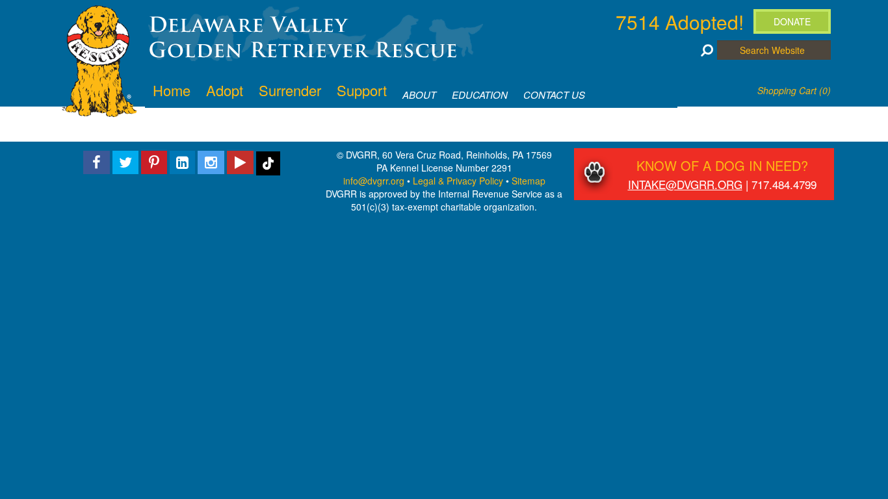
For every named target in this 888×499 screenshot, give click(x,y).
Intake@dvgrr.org (685, 184)
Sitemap (528, 180)
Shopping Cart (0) (794, 90)
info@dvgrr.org (373, 180)
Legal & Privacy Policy (458, 180)
